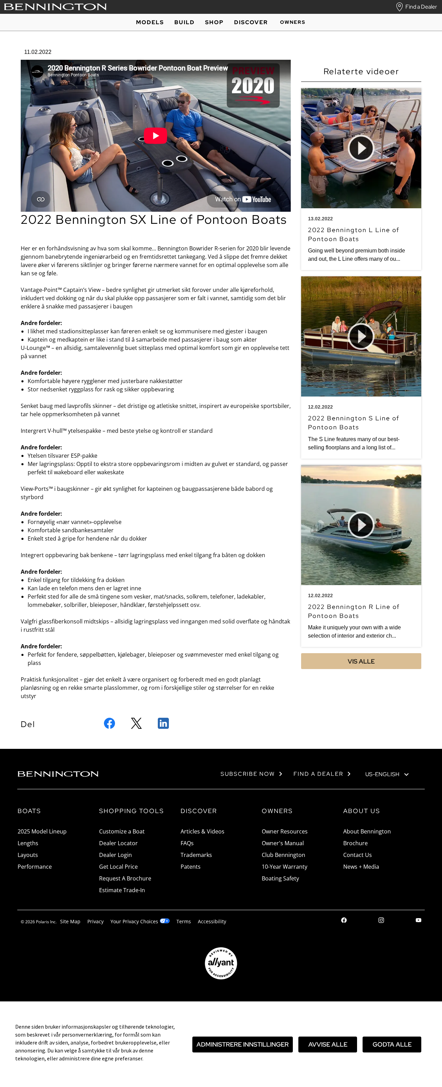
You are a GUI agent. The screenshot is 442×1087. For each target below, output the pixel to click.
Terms (183, 921)
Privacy (95, 921)
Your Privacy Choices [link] (134, 921)
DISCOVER (251, 22)
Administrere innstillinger (242, 1044)
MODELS (150, 22)
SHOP (214, 22)
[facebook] (344, 921)
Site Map (70, 921)
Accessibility (212, 921)
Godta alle (392, 1044)
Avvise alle (327, 1044)
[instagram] (381, 921)
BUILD (184, 22)
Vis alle (361, 661)
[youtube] (418, 921)
